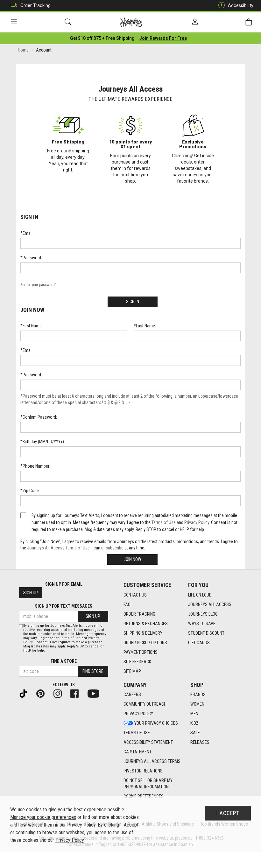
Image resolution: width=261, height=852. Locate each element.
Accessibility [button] (240, 5)
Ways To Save (201, 623)
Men (194, 713)
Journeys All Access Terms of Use (58, 547)
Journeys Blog (203, 614)
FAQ (126, 604)
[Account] (195, 22)
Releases (199, 742)
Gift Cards (199, 642)
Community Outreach (144, 704)
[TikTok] (25, 693)
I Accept (227, 813)
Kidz (194, 723)
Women (197, 704)
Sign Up (30, 592)
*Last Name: (145, 325)
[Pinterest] (43, 693)
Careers (132, 694)
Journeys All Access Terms (151, 761)
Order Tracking (35, 5)
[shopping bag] (248, 22)
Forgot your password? (38, 285)
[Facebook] (77, 693)
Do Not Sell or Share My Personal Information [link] (148, 783)
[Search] (68, 22)
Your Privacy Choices (156, 723)
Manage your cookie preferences (43, 817)
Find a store (64, 661)
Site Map (132, 671)
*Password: (31, 257)
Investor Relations (143, 770)
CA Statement (137, 751)
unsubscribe (112, 547)
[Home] (131, 22)
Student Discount (206, 633)
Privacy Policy (196, 522)
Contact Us (135, 594)
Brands (198, 694)
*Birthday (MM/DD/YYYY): (42, 441)
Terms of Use (164, 522)
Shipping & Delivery (142, 633)
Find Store (92, 671)
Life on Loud (200, 594)
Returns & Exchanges (145, 623)
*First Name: (31, 325)
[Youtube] (96, 693)
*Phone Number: (35, 466)
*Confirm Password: (38, 417)
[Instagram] (60, 693)
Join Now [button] (132, 559)
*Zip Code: (30, 490)
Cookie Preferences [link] (143, 796)
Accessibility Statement (148, 742)
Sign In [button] (132, 301)
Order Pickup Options (145, 642)
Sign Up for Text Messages (63, 606)
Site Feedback (137, 661)
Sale (195, 732)
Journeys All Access (209, 604)
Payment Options (140, 652)
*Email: (26, 233)
